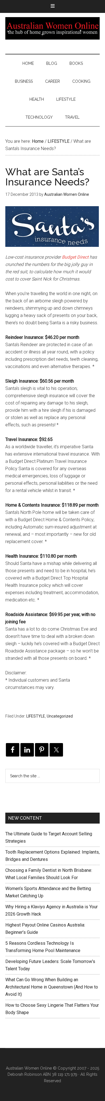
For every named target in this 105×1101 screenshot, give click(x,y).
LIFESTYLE (35, 716)
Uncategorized (60, 716)
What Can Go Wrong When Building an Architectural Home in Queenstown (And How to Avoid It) (51, 987)
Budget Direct (75, 257)
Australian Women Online (52, 28)
